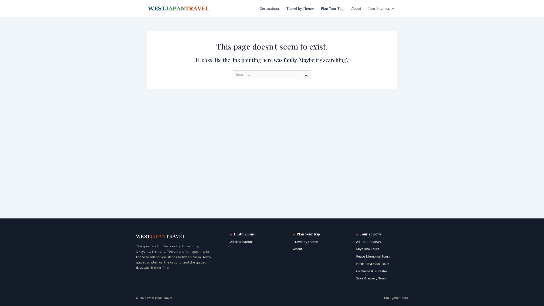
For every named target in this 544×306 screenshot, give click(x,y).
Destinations (270, 8)
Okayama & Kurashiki (372, 271)
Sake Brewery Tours (371, 278)
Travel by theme (305, 241)
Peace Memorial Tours (373, 256)
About (356, 8)
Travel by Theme (300, 8)
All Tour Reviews (368, 241)
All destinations (241, 241)
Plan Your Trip (332, 8)
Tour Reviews (379, 8)
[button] (392, 8)
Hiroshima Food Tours (373, 263)
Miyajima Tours (367, 249)
